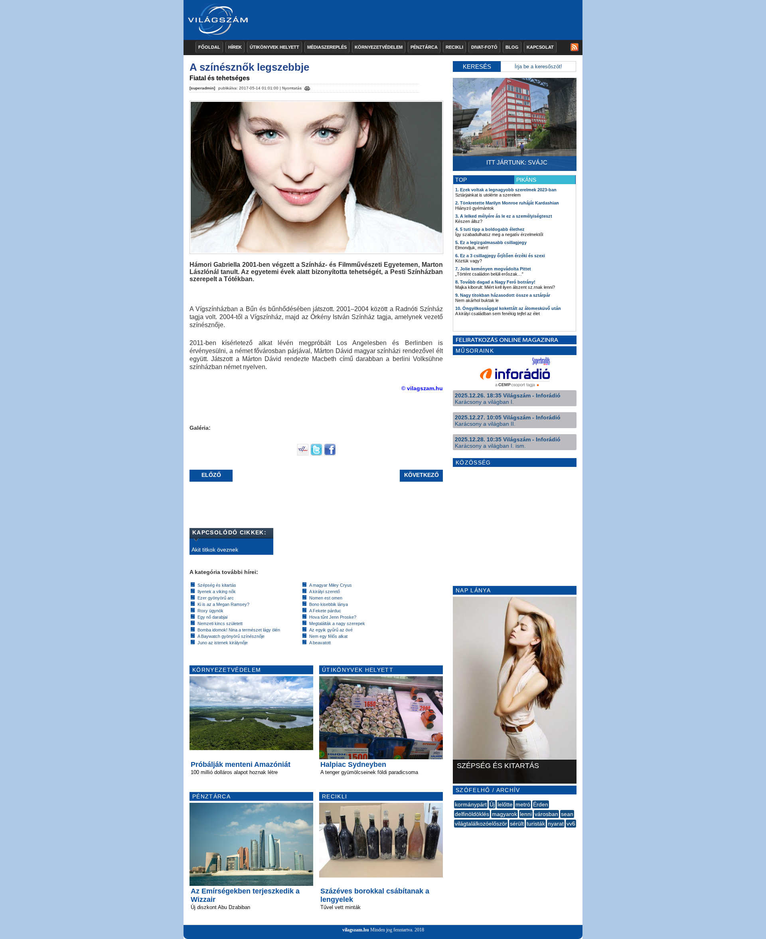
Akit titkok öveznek (215, 549)
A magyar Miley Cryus (330, 585)
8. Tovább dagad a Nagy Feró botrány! (495, 282)
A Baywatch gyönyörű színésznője (231, 636)
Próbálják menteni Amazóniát (240, 764)
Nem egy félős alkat (328, 636)
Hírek (235, 47)
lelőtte (505, 804)
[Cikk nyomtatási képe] (307, 87)
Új (492, 804)
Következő (421, 475)
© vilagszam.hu (422, 388)
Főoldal (209, 47)
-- (455, 832)
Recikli (454, 47)
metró (522, 804)
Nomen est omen (325, 598)
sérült (517, 823)
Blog (512, 47)
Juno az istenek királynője (222, 642)
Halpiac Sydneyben (353, 764)
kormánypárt (471, 804)
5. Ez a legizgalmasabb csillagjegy (491, 242)
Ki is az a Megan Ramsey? (223, 604)
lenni (526, 814)
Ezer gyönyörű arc (215, 598)
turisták (536, 823)
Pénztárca (424, 47)
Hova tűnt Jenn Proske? (332, 617)
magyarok (504, 814)
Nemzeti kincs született (220, 623)
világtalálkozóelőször (481, 823)
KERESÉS (477, 66)
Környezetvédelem (379, 47)
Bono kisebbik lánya (328, 604)
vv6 (571, 823)
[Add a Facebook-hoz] (330, 454)
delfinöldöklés (472, 814)
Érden (540, 804)
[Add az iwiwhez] (303, 454)
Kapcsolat (540, 47)
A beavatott (320, 642)
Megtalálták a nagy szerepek (337, 623)
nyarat (556, 823)
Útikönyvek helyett (274, 47)
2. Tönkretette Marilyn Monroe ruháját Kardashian (507, 203)
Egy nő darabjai (212, 617)
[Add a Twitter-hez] (316, 454)
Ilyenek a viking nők (216, 591)
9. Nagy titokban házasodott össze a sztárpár (502, 295)
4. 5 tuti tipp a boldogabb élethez (490, 229)
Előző (211, 475)
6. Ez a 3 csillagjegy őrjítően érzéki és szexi (500, 255)
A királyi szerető (324, 591)
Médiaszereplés (327, 47)
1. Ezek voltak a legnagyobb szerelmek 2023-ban (506, 189)
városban (546, 814)
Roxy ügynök (210, 610)
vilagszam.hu (355, 930)
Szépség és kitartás (216, 585)
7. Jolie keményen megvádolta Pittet (493, 268)
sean (567, 814)
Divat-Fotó (484, 47)
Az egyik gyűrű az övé (331, 629)
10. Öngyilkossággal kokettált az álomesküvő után (508, 308)
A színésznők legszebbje (249, 67)
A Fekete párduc (325, 610)
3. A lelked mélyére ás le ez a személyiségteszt (503, 216)
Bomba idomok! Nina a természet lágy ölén (238, 629)
